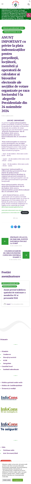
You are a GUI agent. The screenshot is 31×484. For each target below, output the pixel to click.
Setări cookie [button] (6, 480)
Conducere (7, 354)
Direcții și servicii (9, 357)
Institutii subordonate (11, 369)
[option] (15, 293)
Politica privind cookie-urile (12, 382)
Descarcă (24, 212)
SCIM (5, 360)
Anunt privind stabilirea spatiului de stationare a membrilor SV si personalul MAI (14, 294)
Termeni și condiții (9, 388)
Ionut (8, 304)
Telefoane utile (8, 450)
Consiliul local (7, 366)
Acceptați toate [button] (17, 480)
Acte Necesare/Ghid (10, 453)
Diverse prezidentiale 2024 (11, 9)
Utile (3, 447)
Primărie (5, 351)
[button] (29, 15)
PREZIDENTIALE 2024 (12, 32)
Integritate (7, 363)
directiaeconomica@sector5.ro (12, 207)
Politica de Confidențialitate (12, 385)
